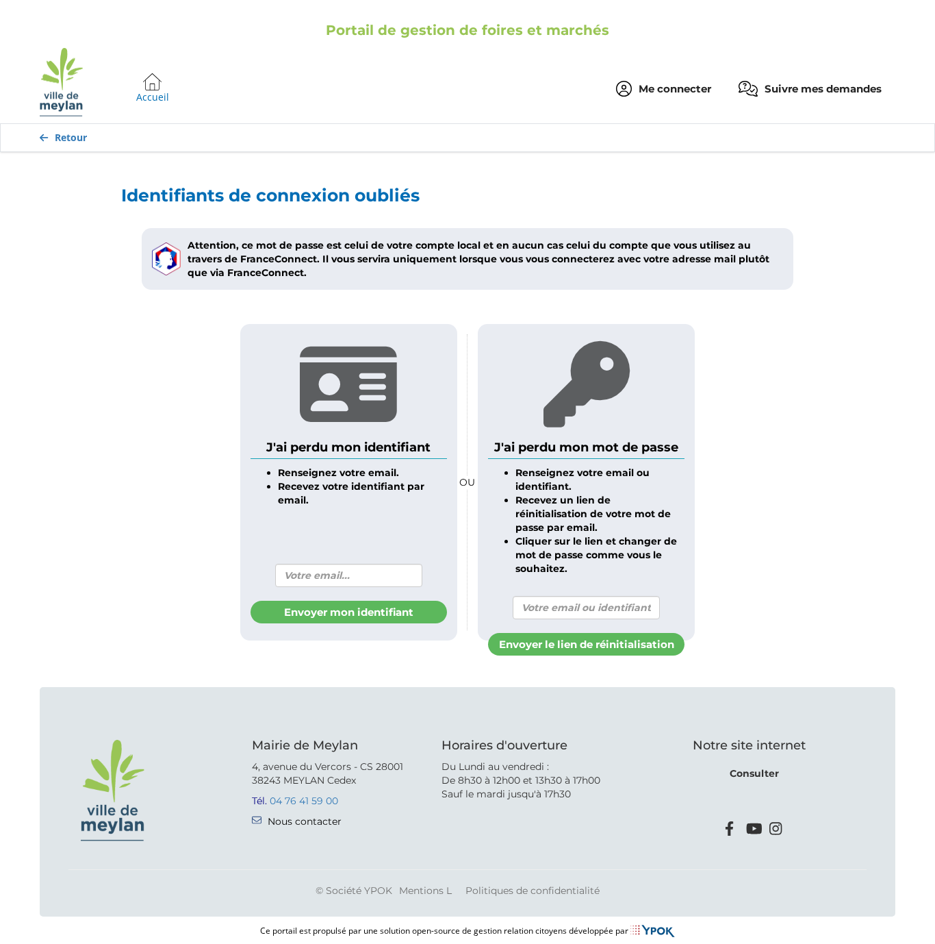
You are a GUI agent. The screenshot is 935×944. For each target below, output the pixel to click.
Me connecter (675, 88)
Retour (71, 137)
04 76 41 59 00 (304, 801)
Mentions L (425, 890)
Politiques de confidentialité (532, 890)
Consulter (754, 773)
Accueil (152, 96)
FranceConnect (278, 259)
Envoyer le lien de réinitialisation (586, 644)
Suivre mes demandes (823, 88)
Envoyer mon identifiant (348, 612)
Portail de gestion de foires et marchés (467, 30)
